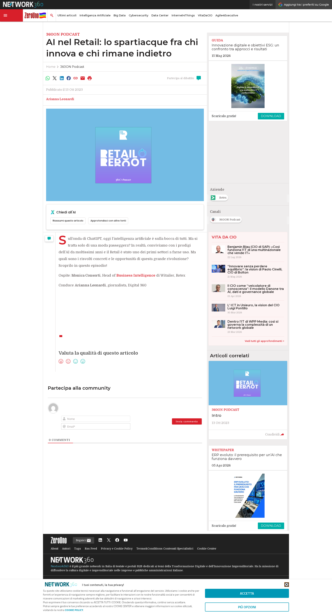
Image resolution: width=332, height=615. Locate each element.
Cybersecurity (138, 15)
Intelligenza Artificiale (95, 15)
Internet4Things (183, 15)
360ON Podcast (72, 67)
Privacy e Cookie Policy (117, 548)
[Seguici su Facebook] (117, 540)
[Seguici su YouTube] (125, 540)
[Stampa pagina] (90, 78)
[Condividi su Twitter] (54, 78)
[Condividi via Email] (83, 78)
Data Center (159, 15)
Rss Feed (91, 548)
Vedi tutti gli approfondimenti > (264, 341)
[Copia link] (76, 78)
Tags (77, 548)
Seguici (81, 540)
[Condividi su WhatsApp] (48, 78)
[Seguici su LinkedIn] (100, 540)
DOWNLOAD (271, 116)
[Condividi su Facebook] (69, 78)
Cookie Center (206, 548)
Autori (66, 548)
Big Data (120, 15)
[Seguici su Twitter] (108, 540)
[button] (11, 15)
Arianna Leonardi (60, 99)
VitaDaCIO (205, 15)
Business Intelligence (135, 275)
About (54, 548)
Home (51, 67)
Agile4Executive (226, 15)
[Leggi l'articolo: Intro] (248, 400)
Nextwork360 (60, 566)
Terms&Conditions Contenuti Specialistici (164, 548)
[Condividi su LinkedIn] (62, 78)
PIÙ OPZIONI (247, 607)
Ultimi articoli (66, 15)
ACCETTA (247, 593)
